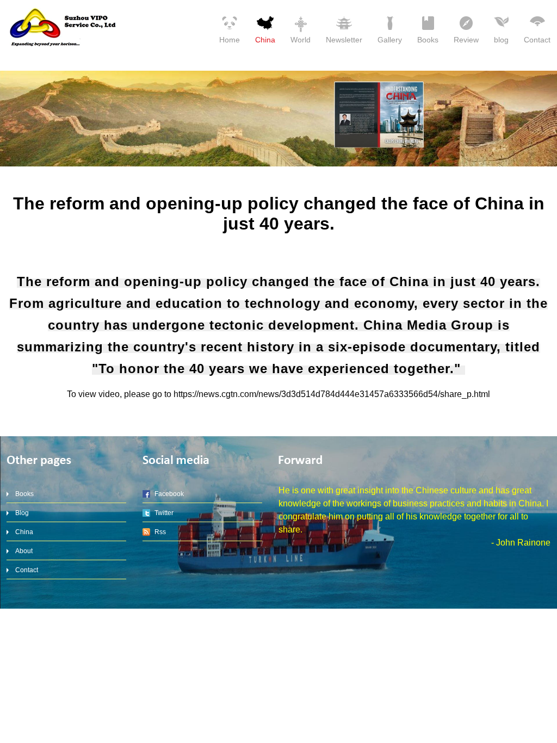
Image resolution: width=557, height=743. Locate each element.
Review (466, 39)
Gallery (389, 39)
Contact (537, 39)
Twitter (164, 513)
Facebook (169, 494)
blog (501, 39)
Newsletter (344, 39)
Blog (22, 513)
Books (427, 39)
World (300, 39)
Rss (160, 532)
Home (229, 39)
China (265, 39)
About (24, 551)
